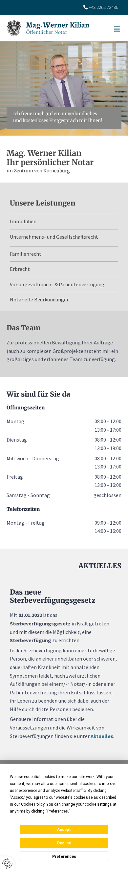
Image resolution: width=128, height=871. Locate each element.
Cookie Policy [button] (32, 804)
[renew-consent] (7, 863)
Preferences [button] (57, 811)
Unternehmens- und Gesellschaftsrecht (54, 236)
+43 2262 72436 (103, 7)
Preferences (64, 856)
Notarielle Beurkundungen (40, 299)
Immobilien (23, 221)
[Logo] (57, 28)
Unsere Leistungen (42, 203)
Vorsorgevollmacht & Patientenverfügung (57, 284)
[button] (112, 33)
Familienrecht (25, 253)
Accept (64, 829)
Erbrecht (20, 269)
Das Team (23, 327)
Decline (64, 843)
